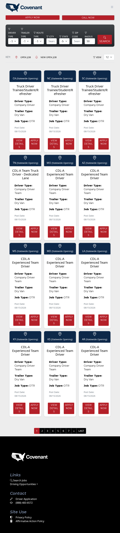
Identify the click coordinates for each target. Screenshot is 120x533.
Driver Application (26, 499)
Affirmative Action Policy (29, 521)
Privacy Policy (23, 517)
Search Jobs (19, 480)
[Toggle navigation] (112, 7)
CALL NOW (88, 17)
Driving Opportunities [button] (23, 484)
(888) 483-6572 (24, 502)
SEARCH (104, 41)
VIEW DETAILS (19, 143)
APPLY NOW (32, 17)
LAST (81, 431)
